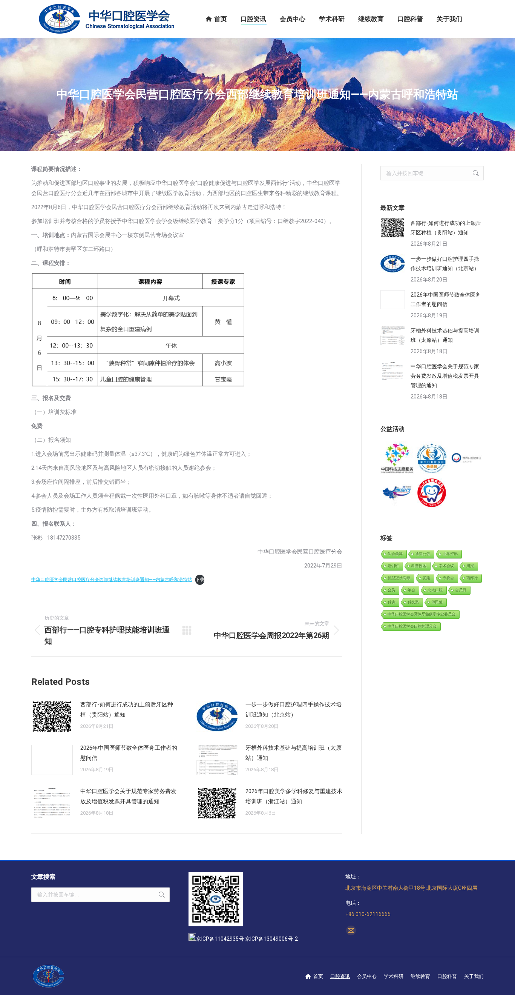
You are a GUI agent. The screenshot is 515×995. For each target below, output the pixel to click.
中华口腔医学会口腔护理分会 (412, 626)
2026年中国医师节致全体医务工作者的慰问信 (128, 752)
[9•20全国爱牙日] (432, 493)
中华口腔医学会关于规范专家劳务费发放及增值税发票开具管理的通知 (128, 796)
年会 (411, 590)
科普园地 (418, 566)
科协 (391, 602)
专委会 (448, 578)
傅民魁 (437, 602)
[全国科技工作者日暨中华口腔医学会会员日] (432, 458)
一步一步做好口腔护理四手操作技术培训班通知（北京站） (293, 709)
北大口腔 (435, 590)
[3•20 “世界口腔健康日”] (466, 458)
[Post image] (52, 716)
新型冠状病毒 (399, 578)
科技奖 (413, 602)
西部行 (472, 578)
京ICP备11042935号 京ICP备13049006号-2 (247, 939)
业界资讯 (450, 554)
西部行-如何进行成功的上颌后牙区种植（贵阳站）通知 (126, 709)
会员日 (460, 590)
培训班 (393, 566)
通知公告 (422, 554)
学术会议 (446, 566)
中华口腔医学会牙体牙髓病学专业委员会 (421, 614)
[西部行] (397, 493)
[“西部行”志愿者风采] (397, 458)
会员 (391, 590)
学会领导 (395, 554)
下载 (199, 579)
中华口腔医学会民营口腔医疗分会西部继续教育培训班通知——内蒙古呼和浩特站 (111, 579)
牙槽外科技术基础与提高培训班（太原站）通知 (293, 752)
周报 (470, 566)
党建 (426, 578)
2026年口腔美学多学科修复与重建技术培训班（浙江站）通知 (293, 796)
